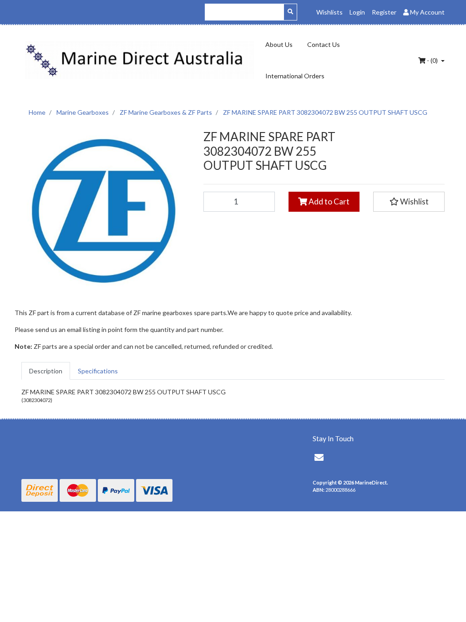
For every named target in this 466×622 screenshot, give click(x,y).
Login (357, 12)
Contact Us (323, 44)
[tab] (45, 371)
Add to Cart (328, 201)
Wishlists (329, 12)
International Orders (294, 76)
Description (45, 371)
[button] (409, 202)
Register (384, 12)
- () (432, 60)
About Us (279, 44)
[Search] (290, 12)
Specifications (98, 371)
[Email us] (319, 457)
